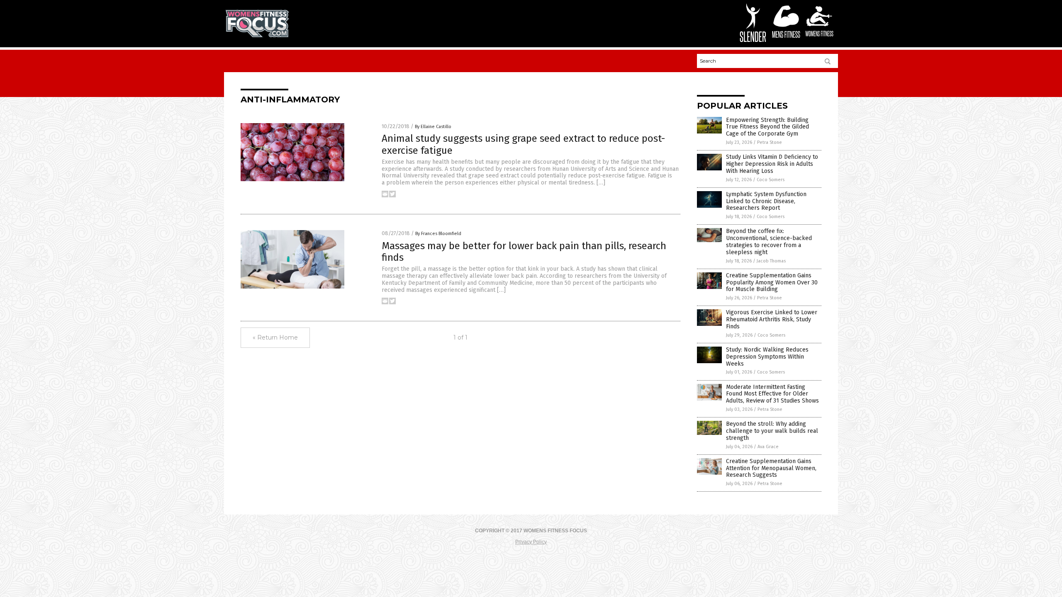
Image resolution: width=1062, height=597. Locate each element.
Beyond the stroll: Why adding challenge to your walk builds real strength (772, 431)
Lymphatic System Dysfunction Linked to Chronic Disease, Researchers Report (766, 201)
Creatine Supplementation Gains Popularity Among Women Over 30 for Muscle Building (772, 282)
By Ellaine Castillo (433, 126)
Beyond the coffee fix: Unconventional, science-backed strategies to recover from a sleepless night (769, 241)
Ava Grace (768, 446)
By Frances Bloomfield (438, 233)
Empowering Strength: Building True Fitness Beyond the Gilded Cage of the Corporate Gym (767, 127)
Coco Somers (770, 179)
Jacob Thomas (771, 261)
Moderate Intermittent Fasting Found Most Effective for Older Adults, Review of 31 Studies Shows (772, 394)
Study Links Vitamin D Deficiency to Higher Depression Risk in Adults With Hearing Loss (772, 164)
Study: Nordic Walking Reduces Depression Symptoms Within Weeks (767, 356)
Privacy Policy (531, 542)
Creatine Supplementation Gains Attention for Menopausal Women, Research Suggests (771, 468)
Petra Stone (769, 142)
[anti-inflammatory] (257, 36)
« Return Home (275, 337)
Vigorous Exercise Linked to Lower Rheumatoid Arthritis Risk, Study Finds (771, 319)
